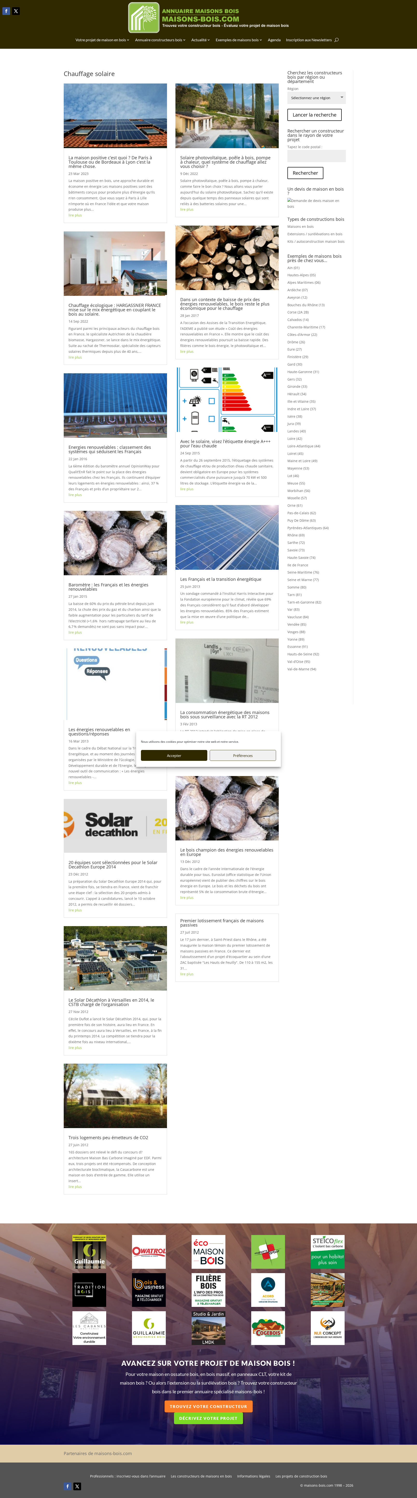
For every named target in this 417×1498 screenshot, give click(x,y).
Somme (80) (296, 587)
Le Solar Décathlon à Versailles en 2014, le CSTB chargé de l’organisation (111, 1002)
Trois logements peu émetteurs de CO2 (108, 1137)
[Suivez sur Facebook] (6, 11)
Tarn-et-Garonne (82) (304, 602)
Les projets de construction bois (301, 1476)
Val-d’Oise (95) (298, 661)
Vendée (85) (296, 624)
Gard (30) (294, 364)
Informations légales (253, 1476)
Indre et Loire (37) (301, 409)
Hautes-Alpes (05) (301, 275)
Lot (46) (293, 475)
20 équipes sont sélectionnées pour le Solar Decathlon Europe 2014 (113, 865)
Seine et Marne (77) (303, 579)
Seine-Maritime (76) (303, 572)
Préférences (243, 755)
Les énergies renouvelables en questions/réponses (99, 732)
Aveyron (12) (297, 297)
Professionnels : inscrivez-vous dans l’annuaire (128, 1476)
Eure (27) (294, 349)
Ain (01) (293, 267)
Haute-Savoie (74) (301, 557)
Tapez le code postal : (304, 147)
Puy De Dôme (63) (301, 520)
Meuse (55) (296, 483)
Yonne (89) (295, 639)
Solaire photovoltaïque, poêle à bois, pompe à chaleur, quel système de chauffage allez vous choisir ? (225, 162)
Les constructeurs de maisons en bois (201, 1476)
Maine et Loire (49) (302, 460)
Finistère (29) (297, 356)
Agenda (274, 39)
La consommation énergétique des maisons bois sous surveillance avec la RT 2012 (225, 714)
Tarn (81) (294, 594)
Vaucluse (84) (298, 617)
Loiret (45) (295, 453)
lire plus (75, 215)
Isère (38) (294, 416)
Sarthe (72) (296, 542)
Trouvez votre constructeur (208, 1406)
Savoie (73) (296, 550)
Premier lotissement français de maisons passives (222, 923)
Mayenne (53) (298, 468)
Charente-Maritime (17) (306, 327)
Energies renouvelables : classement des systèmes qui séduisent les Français (110, 449)
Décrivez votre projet (208, 1418)
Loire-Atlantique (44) (303, 446)
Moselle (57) (297, 498)
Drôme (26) (296, 342)
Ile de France (297, 565)
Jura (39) (294, 423)
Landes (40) (296, 431)
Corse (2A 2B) (298, 312)
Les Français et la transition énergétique (220, 579)
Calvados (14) (298, 319)
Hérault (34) (296, 394)
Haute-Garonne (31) (303, 371)
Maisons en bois (300, 226)
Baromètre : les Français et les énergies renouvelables (108, 587)
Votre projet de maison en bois (101, 39)
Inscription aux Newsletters (309, 39)
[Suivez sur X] (16, 11)
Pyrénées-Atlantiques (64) (308, 528)
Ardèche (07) (297, 290)
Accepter (174, 755)
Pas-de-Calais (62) (301, 513)
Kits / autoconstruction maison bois (316, 241)
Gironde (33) (297, 386)
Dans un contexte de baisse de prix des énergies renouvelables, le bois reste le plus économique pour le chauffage (225, 304)
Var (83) (293, 609)
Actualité (199, 39)
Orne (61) (294, 505)
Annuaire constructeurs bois (158, 39)
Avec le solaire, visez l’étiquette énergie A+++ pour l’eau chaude (225, 443)
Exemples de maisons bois (237, 39)
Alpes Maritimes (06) (303, 282)
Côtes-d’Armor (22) (302, 334)
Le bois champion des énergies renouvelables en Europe (226, 852)
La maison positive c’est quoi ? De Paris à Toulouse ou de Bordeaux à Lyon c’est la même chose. (110, 162)
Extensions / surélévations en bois (314, 234)
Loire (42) (294, 438)
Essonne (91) (297, 646)
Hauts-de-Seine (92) (303, 654)
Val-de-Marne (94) (301, 669)
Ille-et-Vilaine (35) (301, 401)
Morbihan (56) (298, 490)
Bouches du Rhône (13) (306, 305)
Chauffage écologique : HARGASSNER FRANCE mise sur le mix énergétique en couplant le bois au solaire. (115, 309)
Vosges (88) (296, 632)
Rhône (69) (296, 535)
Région (293, 88)
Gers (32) (294, 379)
